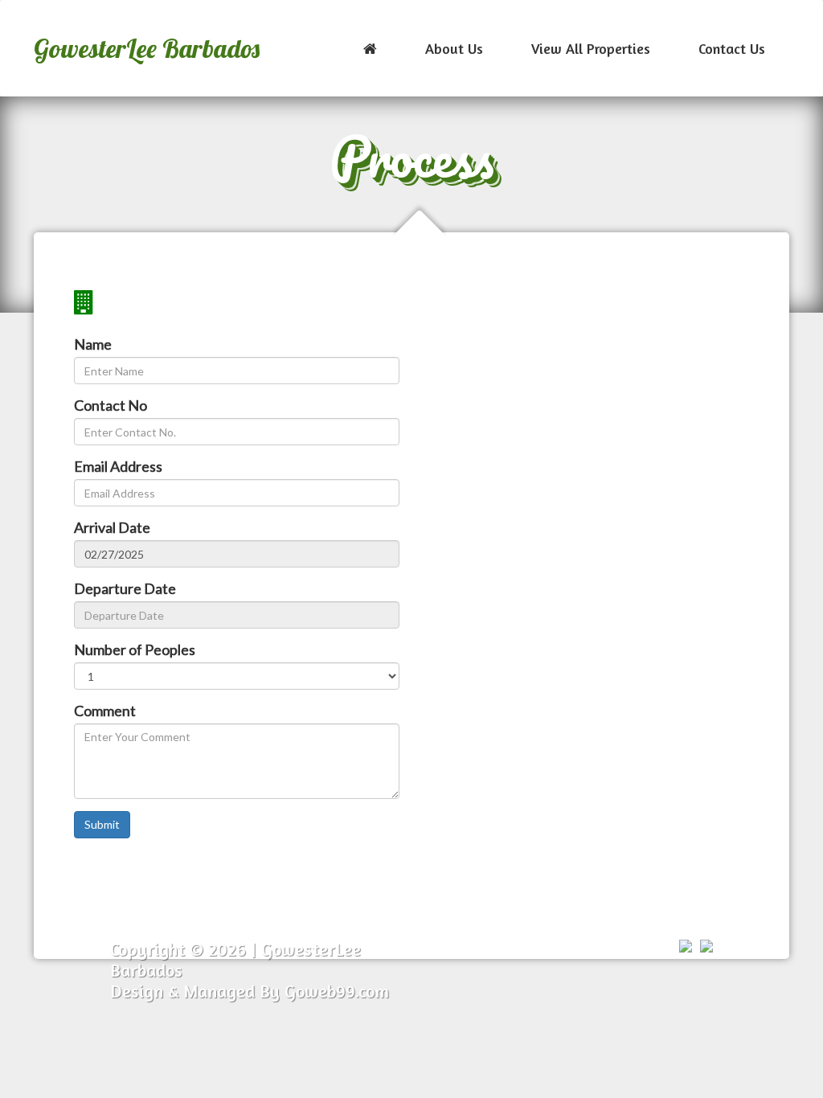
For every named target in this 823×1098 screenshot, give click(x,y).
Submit (102, 824)
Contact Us (731, 48)
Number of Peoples (134, 649)
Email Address (118, 466)
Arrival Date (112, 527)
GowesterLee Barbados (147, 48)
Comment (105, 710)
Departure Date (125, 588)
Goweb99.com (337, 991)
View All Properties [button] (590, 48)
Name (93, 344)
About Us (454, 48)
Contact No (110, 405)
